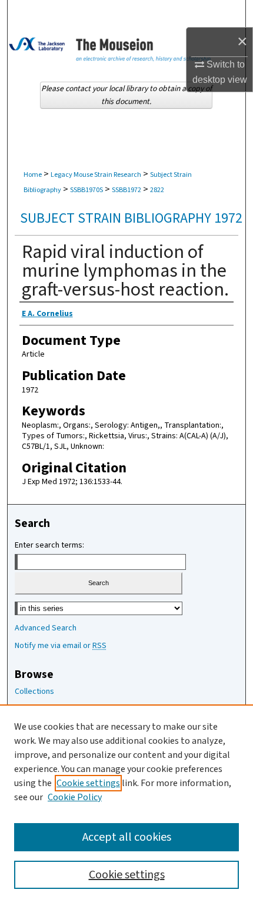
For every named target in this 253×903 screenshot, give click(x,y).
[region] (126, 803)
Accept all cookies (126, 837)
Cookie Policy (75, 797)
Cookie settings (88, 783)
